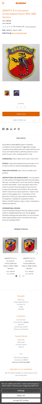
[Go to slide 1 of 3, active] (16, 276)
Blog (21, 307)
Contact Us (21, 304)
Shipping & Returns (21, 302)
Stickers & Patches (21, 329)
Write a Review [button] (30, 27)
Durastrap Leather (21, 327)
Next (37, 253)
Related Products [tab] (21, 229)
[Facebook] (3, 129)
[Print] (11, 129)
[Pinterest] (19, 129)
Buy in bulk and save (19, 33)
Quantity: (21, 103)
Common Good (21, 344)
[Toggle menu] (3, 3)
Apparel (21, 324)
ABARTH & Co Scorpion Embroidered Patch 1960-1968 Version (10, 263)
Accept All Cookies (21, 400)
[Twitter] (15, 129)
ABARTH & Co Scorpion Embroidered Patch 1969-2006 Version (29, 263)
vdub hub (21, 340)
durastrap (21, 342)
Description (21, 138)
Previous (3, 253)
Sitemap (21, 309)
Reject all (21, 395)
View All (21, 347)
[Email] (7, 129)
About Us (21, 300)
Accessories (21, 320)
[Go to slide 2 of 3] (20, 276)
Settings (21, 390)
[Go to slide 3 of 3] (23, 276)
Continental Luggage (21, 322)
